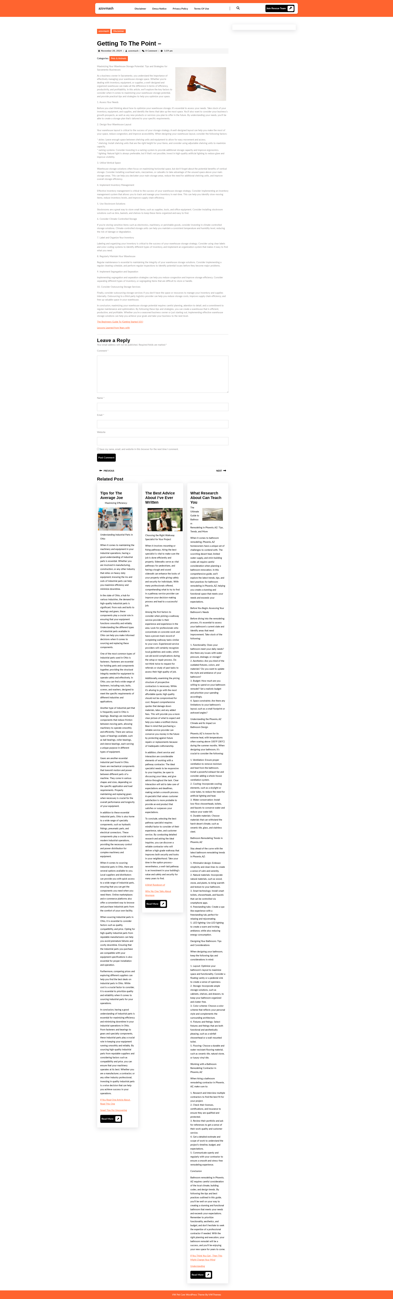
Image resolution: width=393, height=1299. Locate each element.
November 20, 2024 (111, 51)
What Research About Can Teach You (205, 497)
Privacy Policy (180, 9)
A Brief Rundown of (155, 885)
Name (100, 398)
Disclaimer (140, 9)
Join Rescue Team (276, 8)
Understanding (197, 1266)
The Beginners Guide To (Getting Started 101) (120, 322)
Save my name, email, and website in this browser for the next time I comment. (139, 449)
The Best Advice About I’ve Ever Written (160, 497)
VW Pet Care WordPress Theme (188, 1295)
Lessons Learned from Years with (113, 328)
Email (100, 415)
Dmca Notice (159, 9)
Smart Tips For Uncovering (113, 1110)
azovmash (106, 8)
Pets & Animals (118, 58)
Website (101, 432)
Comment (102, 351)
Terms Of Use (201, 9)
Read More (110, 1120)
